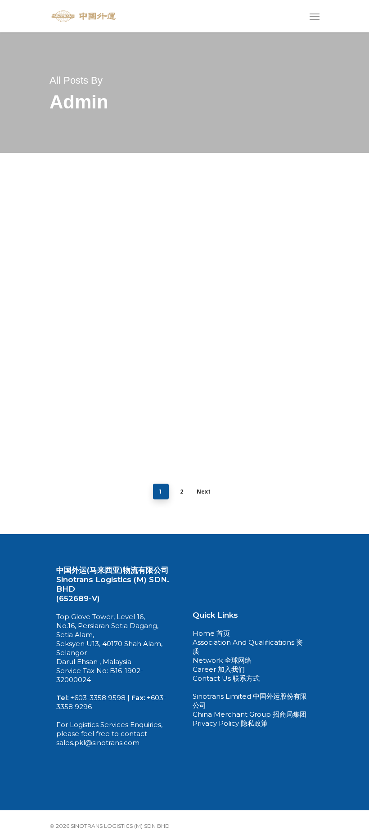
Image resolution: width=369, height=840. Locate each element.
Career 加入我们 (219, 669)
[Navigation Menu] (315, 16)
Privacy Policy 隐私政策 (230, 723)
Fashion (29, 462)
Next (204, 491)
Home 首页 (212, 633)
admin (27, 481)
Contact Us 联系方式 (226, 678)
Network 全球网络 (222, 660)
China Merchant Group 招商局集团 (249, 714)
